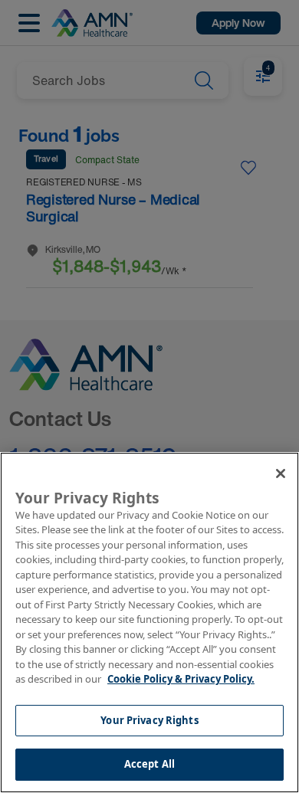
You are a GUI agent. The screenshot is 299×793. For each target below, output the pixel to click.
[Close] (280, 473)
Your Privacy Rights (149, 720)
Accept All (149, 764)
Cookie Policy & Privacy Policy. (181, 679)
